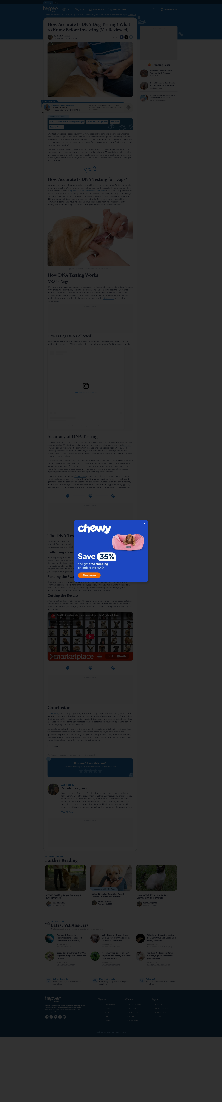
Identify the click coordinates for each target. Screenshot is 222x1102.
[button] (144, 523)
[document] (111, 551)
